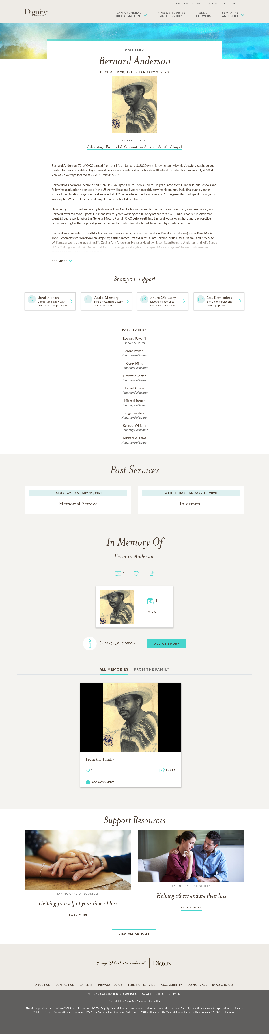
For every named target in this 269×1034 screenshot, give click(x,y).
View (152, 611)
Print (236, 3)
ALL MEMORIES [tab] (114, 669)
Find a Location (188, 3)
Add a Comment (103, 782)
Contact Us (216, 3)
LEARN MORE (78, 914)
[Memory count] (118, 573)
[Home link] (36, 12)
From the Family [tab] (151, 669)
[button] (131, 14)
